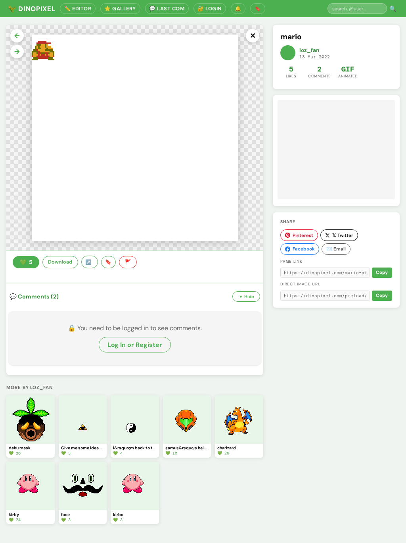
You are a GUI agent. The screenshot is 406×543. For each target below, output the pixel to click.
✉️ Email (336, 249)
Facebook (303, 249)
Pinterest (303, 235)
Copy (382, 272)
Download (60, 262)
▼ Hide (246, 296)
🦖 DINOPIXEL (31, 8)
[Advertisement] (336, 149)
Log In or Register (134, 345)
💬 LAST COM (166, 8)
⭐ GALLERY (120, 8)
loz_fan (309, 50)
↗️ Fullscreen (89, 262)
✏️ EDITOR (77, 8)
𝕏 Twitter (342, 235)
